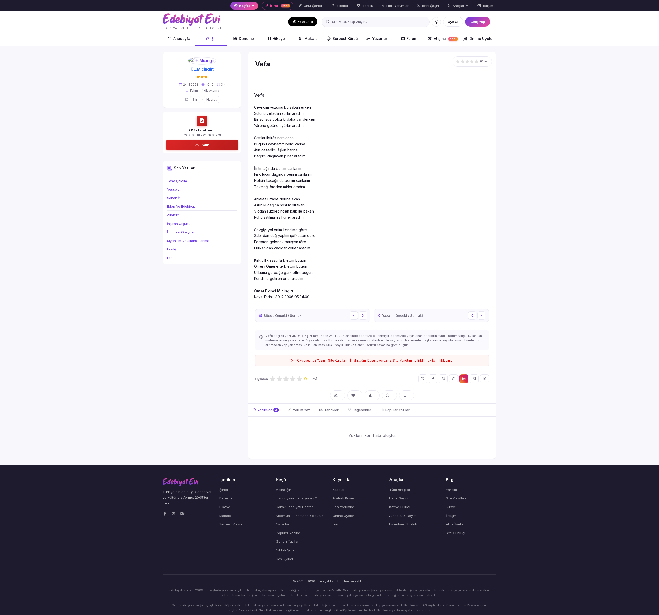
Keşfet (244, 6)
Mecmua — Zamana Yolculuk (299, 516)
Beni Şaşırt (430, 6)
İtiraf (279, 6)
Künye (451, 507)
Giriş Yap (477, 22)
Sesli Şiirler (284, 559)
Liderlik (367, 6)
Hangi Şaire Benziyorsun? (296, 498)
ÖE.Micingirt (202, 69)
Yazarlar (379, 38)
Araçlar (458, 6)
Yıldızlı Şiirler (286, 550)
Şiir (214, 38)
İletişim (487, 6)
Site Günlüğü (456, 533)
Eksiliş (172, 249)
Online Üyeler (481, 38)
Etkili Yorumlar (397, 6)
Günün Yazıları (287, 541)
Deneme (246, 38)
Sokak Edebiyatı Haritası (295, 507)
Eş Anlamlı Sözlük (403, 524)
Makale (311, 38)
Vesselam (175, 189)
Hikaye (279, 38)
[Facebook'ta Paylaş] (433, 378)
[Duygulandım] (389, 395)
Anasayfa (181, 38)
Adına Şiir (283, 490)
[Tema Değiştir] (436, 22)
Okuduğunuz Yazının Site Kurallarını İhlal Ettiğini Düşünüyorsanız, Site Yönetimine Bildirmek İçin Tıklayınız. (375, 360)
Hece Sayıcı (398, 498)
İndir (205, 145)
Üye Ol (453, 22)
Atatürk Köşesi (344, 498)
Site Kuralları (456, 498)
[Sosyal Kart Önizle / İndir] (474, 378)
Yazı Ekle (305, 22)
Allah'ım (173, 215)
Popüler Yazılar (288, 533)
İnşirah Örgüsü (179, 224)
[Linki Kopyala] (453, 378)
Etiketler (342, 6)
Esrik (171, 258)
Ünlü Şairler (313, 6)
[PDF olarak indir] (484, 378)
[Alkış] (337, 395)
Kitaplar (339, 490)
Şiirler (223, 490)
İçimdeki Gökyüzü (181, 232)
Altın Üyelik (454, 524)
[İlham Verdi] (406, 395)
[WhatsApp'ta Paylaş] (443, 378)
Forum (411, 38)
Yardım (451, 490)
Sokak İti (173, 198)
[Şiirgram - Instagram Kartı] (463, 378)
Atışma (445, 38)
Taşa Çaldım (177, 181)
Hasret (211, 99)
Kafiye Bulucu (400, 507)
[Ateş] (372, 395)
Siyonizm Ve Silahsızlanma (188, 241)
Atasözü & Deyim (403, 516)
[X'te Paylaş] (422, 378)
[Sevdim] (354, 395)
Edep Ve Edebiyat (181, 206)
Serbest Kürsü (345, 38)
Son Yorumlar (343, 507)
